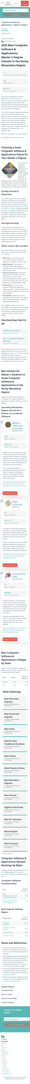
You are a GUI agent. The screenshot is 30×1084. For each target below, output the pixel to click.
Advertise (3, 1056)
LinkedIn (4, 1066)
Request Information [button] (10, 493)
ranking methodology (17, 305)
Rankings (4, 30)
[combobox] (16, 3)
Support (3, 1049)
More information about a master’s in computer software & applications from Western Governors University (14, 484)
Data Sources (4, 1051)
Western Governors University (17, 426)
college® (4, 1040)
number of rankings (15, 353)
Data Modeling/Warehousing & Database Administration (10, 895)
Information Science (8, 936)
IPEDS (13, 958)
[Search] (16, 3)
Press (2, 1045)
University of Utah (18, 575)
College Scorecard (8, 975)
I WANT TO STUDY (8, 1016)
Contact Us (4, 1047)
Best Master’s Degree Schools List (13, 137)
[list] (15, 30)
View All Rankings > (7, 853)
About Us (3, 1043)
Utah (4, 685)
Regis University (17, 503)
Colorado (5, 682)
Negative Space (9, 979)
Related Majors (6, 33)
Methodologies (5, 1054)
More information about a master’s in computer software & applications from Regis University (14, 556)
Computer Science (8, 932)
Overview (4, 29)
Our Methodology (21, 134)
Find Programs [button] (25, 3)
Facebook (4, 1064)
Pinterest (4, 1062)
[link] (15, 30)
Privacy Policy (5, 1070)
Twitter (4, 1060)
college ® (8, 3)
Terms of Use (5, 1068)
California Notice (6, 1072)
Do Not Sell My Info (7, 1074)
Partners (3, 1058)
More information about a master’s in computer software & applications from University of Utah (14, 630)
